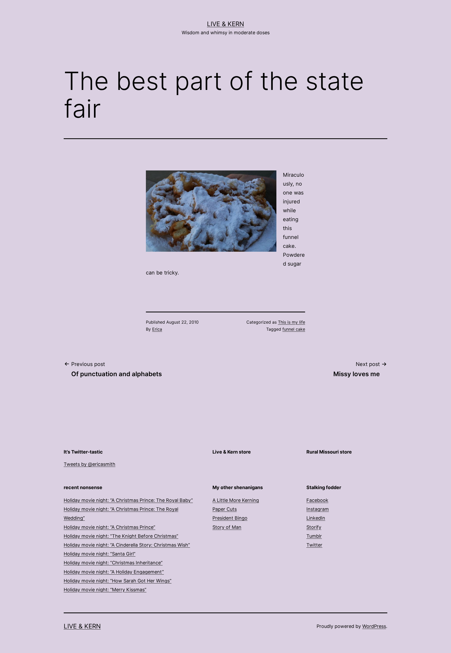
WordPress (374, 626)
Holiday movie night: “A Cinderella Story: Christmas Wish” (127, 545)
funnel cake (293, 329)
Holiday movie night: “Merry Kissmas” (105, 589)
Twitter (314, 545)
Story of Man (226, 527)
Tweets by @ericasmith (89, 464)
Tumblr (314, 536)
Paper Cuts (224, 509)
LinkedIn (315, 518)
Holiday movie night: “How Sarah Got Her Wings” (117, 580)
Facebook (317, 500)
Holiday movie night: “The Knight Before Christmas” (121, 536)
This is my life (291, 322)
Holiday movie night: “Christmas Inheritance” (113, 562)
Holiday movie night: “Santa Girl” (99, 554)
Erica (157, 329)
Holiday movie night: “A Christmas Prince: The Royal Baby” (128, 500)
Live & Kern (225, 24)
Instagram (317, 509)
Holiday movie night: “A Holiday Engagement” (114, 572)
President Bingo (229, 518)
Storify (313, 527)
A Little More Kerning (235, 500)
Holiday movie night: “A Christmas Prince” (109, 527)
